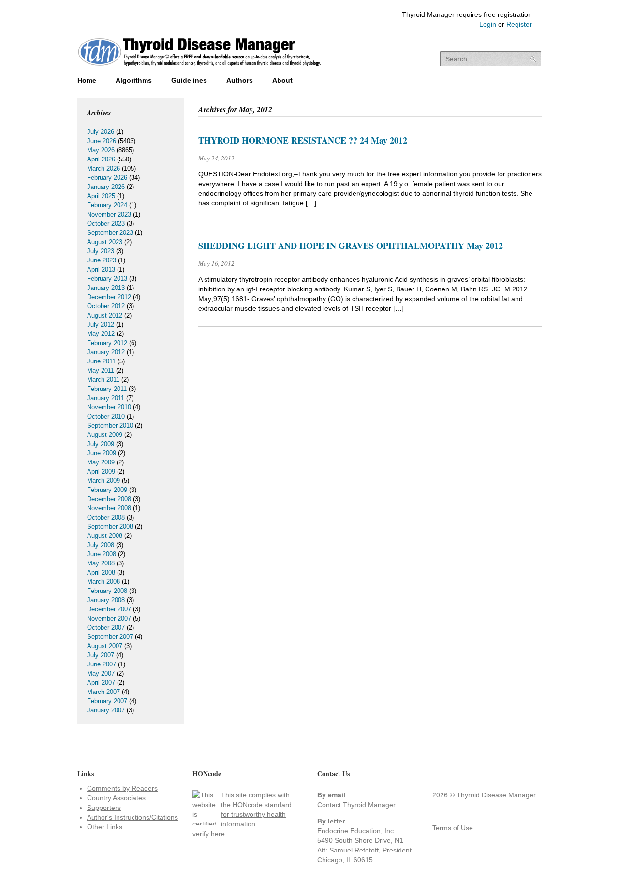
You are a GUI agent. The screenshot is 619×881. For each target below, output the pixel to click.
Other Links (104, 827)
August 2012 (104, 315)
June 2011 (101, 361)
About (282, 80)
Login (487, 24)
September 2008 (110, 526)
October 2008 (106, 517)
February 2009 (107, 489)
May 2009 (101, 462)
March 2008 (103, 581)
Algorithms (134, 80)
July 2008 (100, 545)
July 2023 (100, 251)
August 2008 (104, 535)
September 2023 (110, 232)
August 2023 (104, 242)
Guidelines (189, 80)
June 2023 (101, 260)
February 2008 (107, 590)
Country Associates (116, 798)
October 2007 (106, 627)
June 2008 (101, 554)
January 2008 (106, 600)
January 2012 (106, 352)
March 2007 (103, 691)
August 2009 (104, 434)
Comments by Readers (122, 788)
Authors (239, 80)
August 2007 (104, 646)
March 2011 (103, 379)
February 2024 (107, 205)
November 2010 (109, 407)
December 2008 (109, 499)
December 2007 (109, 609)
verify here (208, 834)
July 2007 (100, 655)
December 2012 (109, 297)
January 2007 (106, 710)
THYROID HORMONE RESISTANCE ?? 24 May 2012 (302, 140)
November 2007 (109, 618)
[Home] (199, 67)
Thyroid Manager (369, 805)
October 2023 (106, 223)
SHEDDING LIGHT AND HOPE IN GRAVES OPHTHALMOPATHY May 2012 (350, 245)
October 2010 (106, 416)
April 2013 (101, 269)
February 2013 (107, 278)
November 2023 (109, 214)
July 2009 (100, 444)
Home (86, 80)
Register (519, 24)
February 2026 (107, 177)
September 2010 (110, 425)
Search (533, 59)
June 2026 (101, 140)
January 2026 (106, 186)
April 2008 (101, 572)
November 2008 (109, 508)
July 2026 (100, 131)
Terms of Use (452, 828)
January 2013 (106, 287)
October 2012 (106, 306)
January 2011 (105, 398)
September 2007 (110, 636)
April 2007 (101, 682)
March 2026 (103, 168)
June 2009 (101, 453)
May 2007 (101, 673)
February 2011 (107, 388)
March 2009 (103, 480)
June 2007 (101, 664)
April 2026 (101, 159)
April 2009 (101, 471)
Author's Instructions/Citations (132, 817)
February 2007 (107, 701)
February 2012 (107, 343)
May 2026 (101, 150)
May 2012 (101, 333)
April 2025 (101, 196)
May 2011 (100, 370)
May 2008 (101, 563)
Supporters (104, 807)
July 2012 (100, 324)
